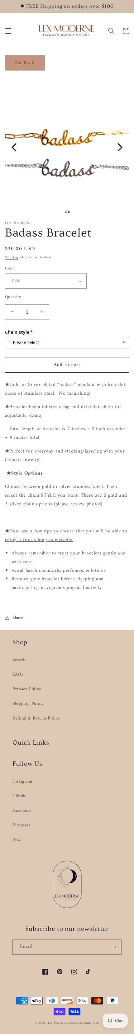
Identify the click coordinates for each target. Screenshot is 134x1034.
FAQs (17, 674)
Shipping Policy (28, 704)
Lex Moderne (56, 1023)
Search (19, 660)
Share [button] (17, 618)
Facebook (21, 811)
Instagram (22, 781)
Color (10, 268)
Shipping (11, 257)
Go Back (25, 62)
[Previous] (14, 147)
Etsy (16, 840)
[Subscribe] (114, 947)
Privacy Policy (26, 689)
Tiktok (19, 796)
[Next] (120, 147)
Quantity (13, 297)
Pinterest (21, 825)
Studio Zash (91, 1023)
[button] (8, 31)
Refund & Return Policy (36, 718)
